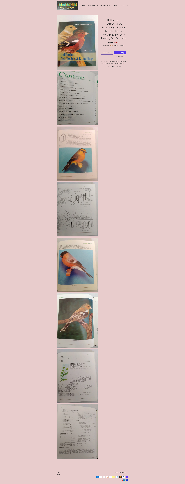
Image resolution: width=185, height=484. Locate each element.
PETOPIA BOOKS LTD (123, 472)
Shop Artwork (105, 5)
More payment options (120, 56)
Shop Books (92, 5)
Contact (116, 5)
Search (58, 472)
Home (84, 5)
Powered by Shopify (123, 474)
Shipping (111, 45)
